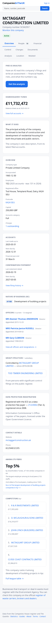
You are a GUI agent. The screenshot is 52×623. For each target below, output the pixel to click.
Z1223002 (32, 405)
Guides (22, 616)
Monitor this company (13, 30)
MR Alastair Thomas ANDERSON (22, 319)
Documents (33, 49)
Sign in (46, 3)
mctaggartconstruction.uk (18, 440)
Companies (14, 3)
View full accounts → (14, 113)
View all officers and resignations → (21, 347)
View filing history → (14, 285)
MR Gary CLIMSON (15, 337)
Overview (9, 43)
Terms (35, 616)
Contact (43, 616)
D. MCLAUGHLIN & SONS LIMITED (27, 517)
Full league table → (15, 578)
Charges (19, 49)
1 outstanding (12, 226)
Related (32, 55)
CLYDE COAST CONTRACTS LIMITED (25, 559)
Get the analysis (17, 84)
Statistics (14, 616)
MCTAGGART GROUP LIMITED (25, 542)
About (29, 616)
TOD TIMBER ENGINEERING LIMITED (25, 373)
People (23, 43)
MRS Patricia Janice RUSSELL (20, 328)
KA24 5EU (10, 202)
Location (20, 55)
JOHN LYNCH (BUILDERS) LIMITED (27, 530)
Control (8, 49)
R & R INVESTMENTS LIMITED (25, 505)
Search (45, 8)
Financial (38, 43)
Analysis (8, 55)
